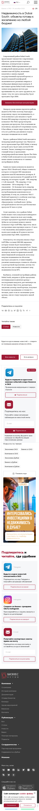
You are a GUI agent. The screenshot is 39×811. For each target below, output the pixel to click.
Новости (16, 327)
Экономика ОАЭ (11, 449)
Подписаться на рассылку (19, 659)
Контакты (5, 712)
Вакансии (5, 709)
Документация (7, 694)
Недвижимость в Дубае (11, 752)
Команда (5, 702)
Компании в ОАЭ (11, 454)
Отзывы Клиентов (8, 698)
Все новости (10, 357)
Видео (4, 732)
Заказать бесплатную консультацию (19, 103)
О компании (6, 687)
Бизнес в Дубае (11, 462)
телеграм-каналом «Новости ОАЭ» (18, 344)
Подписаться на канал (19, 587)
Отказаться (28, 805)
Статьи (6, 327)
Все (3, 721)
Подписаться (22, 395)
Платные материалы (10, 736)
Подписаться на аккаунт (19, 619)
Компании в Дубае (12, 466)
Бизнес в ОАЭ (26, 449)
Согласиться (11, 805)
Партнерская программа (11, 748)
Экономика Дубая (12, 458)
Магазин (5, 757)
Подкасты (5, 739)
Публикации (7, 717)
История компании (9, 691)
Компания (6, 683)
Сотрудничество (9, 744)
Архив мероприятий (9, 705)
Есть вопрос (29, 357)
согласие (8, 438)
